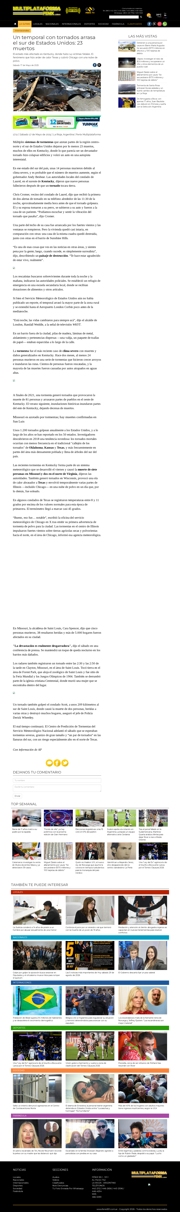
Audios (55, 1177)
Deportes (89, 24)
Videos (55, 1180)
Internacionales (71, 24)
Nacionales (52, 24)
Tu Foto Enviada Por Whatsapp (68, 1188)
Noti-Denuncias (60, 1185)
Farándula (118, 24)
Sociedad (103, 24)
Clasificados (134, 24)
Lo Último (24, 24)
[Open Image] (17, 696)
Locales (37, 24)
